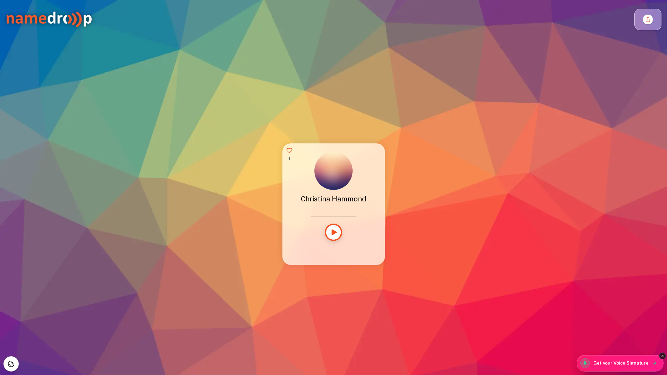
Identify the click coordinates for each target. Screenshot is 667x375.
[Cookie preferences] (11, 364)
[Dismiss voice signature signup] (662, 355)
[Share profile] (648, 19)
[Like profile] (289, 150)
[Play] (333, 232)
